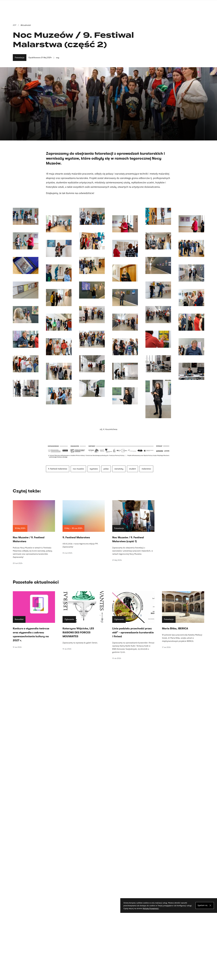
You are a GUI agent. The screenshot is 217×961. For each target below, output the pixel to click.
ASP (14, 25)
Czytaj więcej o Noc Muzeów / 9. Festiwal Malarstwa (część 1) (133, 530)
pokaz (106, 469)
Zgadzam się (202, 905)
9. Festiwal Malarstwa (57, 469)
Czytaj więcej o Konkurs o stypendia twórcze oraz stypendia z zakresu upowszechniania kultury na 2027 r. (34, 619)
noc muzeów (78, 469)
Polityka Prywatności (151, 908)
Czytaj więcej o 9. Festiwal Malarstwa (84, 527)
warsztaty (118, 469)
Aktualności (26, 25)
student (132, 469)
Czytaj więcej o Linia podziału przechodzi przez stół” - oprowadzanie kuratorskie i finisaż (133, 625)
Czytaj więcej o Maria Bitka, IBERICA (183, 619)
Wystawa (94, 469)
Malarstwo (146, 469)
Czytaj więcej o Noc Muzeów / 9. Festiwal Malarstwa (34, 532)
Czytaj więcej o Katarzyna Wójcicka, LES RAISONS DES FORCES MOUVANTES (84, 620)
